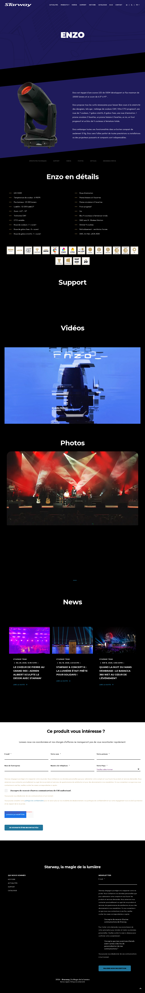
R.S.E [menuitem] (111, 5)
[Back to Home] (18, 4)
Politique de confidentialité (78, 982)
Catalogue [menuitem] (102, 5)
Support (56, 161)
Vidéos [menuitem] (74, 5)
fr (137, 5)
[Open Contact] (126, 5)
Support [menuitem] (83, 5)
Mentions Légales (65, 982)
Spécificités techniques (37, 161)
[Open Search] (132, 5)
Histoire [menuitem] (92, 5)
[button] (9, 517)
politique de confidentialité (34, 801)
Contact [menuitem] (118, 5)
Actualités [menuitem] (53, 5)
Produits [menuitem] (64, 5)
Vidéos (68, 161)
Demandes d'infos (109, 161)
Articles (93, 161)
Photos (80, 161)
